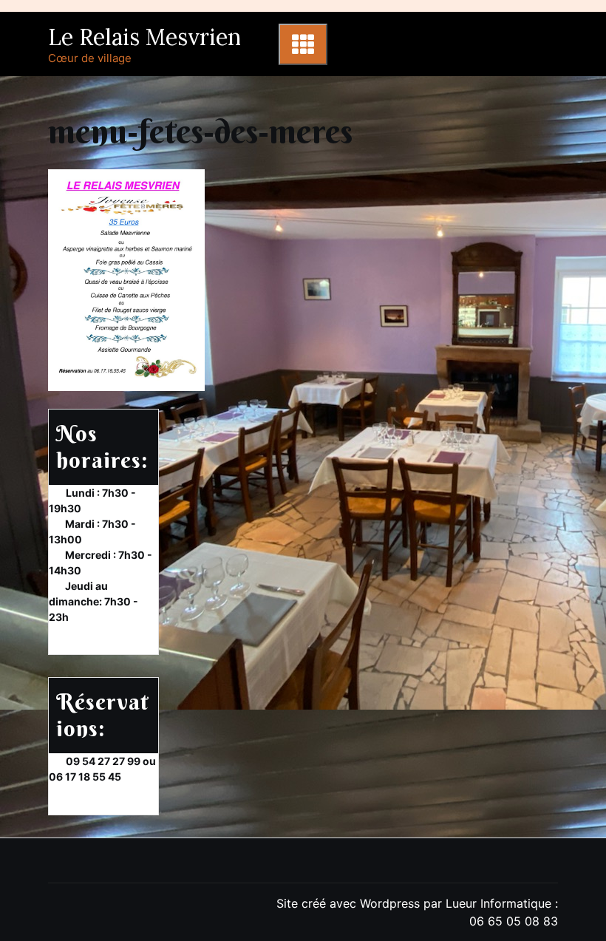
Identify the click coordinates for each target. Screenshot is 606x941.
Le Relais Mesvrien (144, 37)
